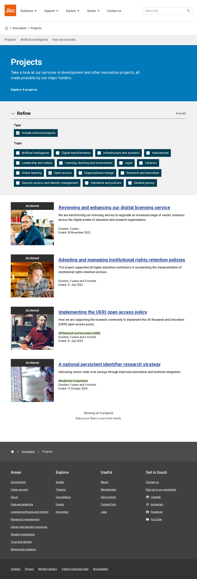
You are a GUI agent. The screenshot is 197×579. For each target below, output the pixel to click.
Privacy (29, 569)
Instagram (157, 504)
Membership (108, 489)
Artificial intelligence (34, 40)
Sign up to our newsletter (161, 489)
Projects (36, 28)
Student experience (23, 534)
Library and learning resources (29, 526)
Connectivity (18, 482)
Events (60, 504)
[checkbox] (36, 133)
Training (61, 489)
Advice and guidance (23, 549)
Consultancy (63, 497)
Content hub (108, 504)
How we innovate (64, 40)
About (104, 482)
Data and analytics (22, 504)
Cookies (15, 569)
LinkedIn (156, 497)
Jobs (104, 511)
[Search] (189, 10)
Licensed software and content (29, 511)
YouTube (156, 519)
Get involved (108, 497)
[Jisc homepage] (11, 11)
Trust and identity (21, 541)
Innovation (19, 28)
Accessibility (100, 569)
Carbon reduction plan (75, 569)
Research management (25, 519)
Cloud (14, 497)
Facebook (157, 511)
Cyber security (19, 489)
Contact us (114, 11)
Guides (60, 482)
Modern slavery (47, 569)
